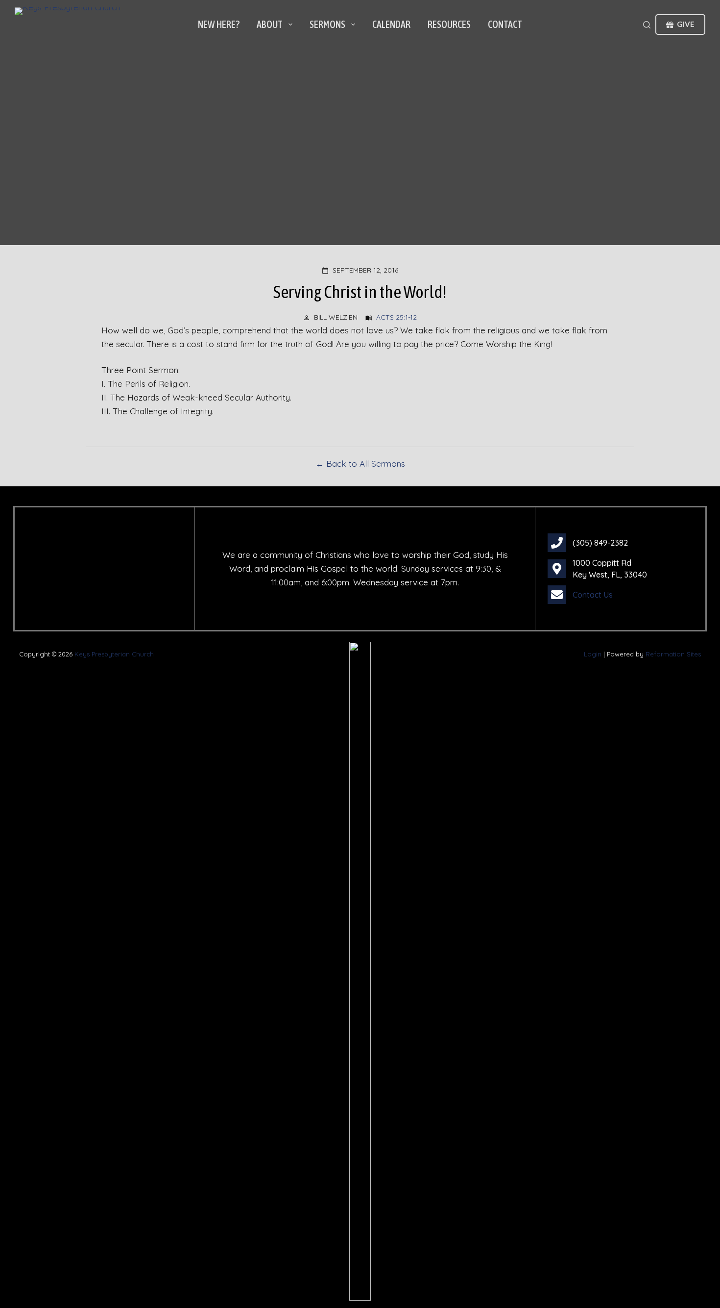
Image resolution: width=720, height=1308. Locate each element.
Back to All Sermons (365, 463)
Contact (505, 24)
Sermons (327, 24)
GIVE (686, 24)
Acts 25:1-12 (396, 317)
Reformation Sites (673, 654)
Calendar (391, 24)
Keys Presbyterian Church (114, 654)
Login (592, 654)
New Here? (219, 24)
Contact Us (593, 595)
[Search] (646, 24)
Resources (449, 24)
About (270, 24)
